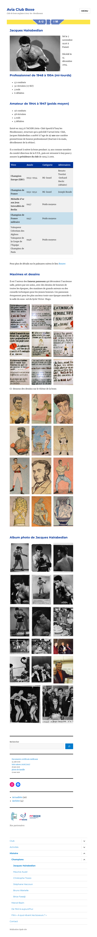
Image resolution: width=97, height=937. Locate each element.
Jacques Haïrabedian (24, 865)
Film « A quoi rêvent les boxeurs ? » (29, 915)
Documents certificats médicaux (25, 759)
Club (12, 841)
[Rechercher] (69, 746)
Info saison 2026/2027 (21, 764)
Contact (14, 921)
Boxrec (62, 263)
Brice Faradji (19, 896)
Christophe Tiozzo (22, 878)
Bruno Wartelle (21, 890)
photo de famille (18, 770)
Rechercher (14, 742)
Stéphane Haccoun (23, 884)
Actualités (17, 797)
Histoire (14, 853)
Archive (16, 801)
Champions (17, 859)
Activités (14, 847)
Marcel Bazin (17, 903)
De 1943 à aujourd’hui (22, 909)
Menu (84, 11)
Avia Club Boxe (20, 9)
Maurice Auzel (20, 872)
